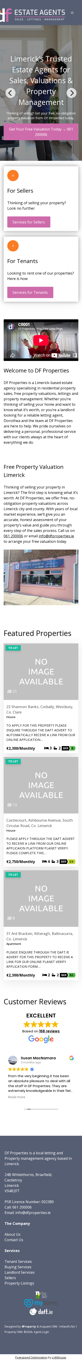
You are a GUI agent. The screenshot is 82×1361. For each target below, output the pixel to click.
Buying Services (18, 1266)
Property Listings (19, 1283)
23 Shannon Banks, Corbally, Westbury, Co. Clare (39, 709)
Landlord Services (20, 1272)
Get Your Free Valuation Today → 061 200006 (41, 132)
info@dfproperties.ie (56, 535)
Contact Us (14, 1239)
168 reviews (49, 1031)
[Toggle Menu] (72, 13)
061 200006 (13, 535)
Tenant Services (18, 1261)
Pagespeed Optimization (31, 1357)
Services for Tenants (30, 292)
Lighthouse (59, 1357)
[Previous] (10, 93)
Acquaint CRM (48, 1326)
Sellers (10, 1277)
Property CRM (13, 1332)
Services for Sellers (29, 222)
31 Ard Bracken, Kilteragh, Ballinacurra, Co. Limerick (39, 936)
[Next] (72, 93)
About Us (12, 1234)
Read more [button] (16, 1097)
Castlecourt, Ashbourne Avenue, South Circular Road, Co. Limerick (39, 823)
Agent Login (41, 1332)
